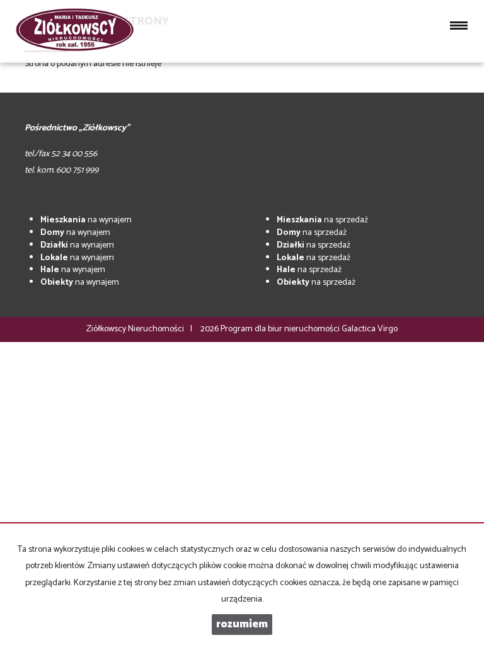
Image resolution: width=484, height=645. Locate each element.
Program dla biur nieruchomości (281, 329)
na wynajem (86, 220)
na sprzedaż (322, 220)
